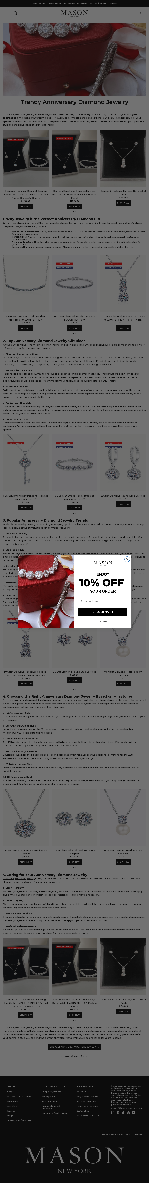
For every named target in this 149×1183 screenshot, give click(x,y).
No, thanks (103, 621)
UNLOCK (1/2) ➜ (103, 612)
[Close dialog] (127, 559)
